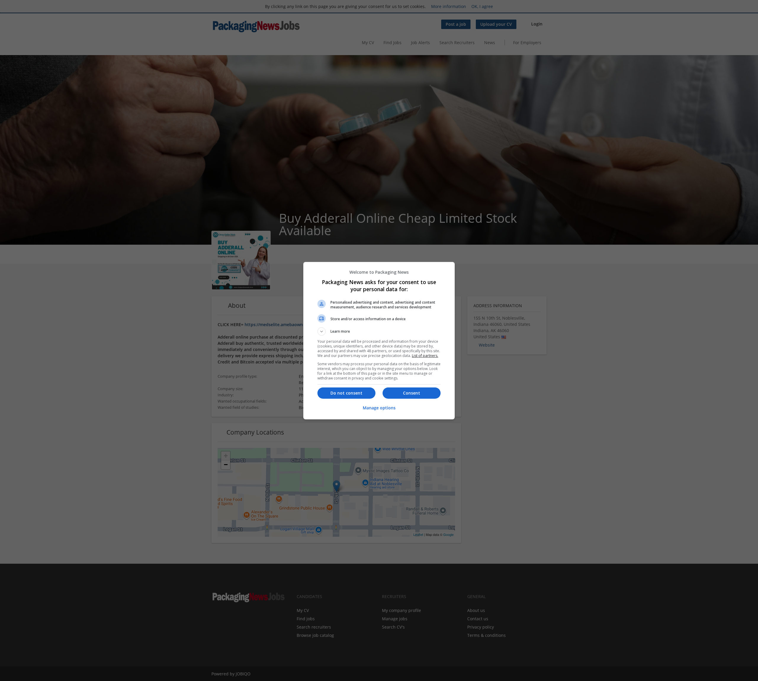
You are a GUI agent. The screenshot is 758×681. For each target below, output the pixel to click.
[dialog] (379, 340)
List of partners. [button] (425, 355)
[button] (379, 331)
